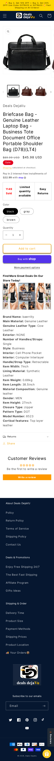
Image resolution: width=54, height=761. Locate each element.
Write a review (27, 477)
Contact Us (13, 544)
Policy (10, 512)
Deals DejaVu (31, 756)
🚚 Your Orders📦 (18, 652)
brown (11, 219)
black (10, 211)
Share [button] (11, 443)
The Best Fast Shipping (21, 574)
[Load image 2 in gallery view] (27, 91)
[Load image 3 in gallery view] (41, 91)
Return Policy (15, 520)
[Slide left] (3, 92)
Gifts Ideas (13, 590)
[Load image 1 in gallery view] (13, 91)
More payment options (27, 267)
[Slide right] (51, 92)
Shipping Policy (16, 536)
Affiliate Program (17, 582)
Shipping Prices (16, 636)
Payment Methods (18, 628)
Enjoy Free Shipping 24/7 (23, 566)
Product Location (17, 644)
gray (27, 211)
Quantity (8, 227)
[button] (5, 16)
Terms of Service (17, 528)
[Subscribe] (44, 706)
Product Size (14, 620)
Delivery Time (15, 612)
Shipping (7, 167)
